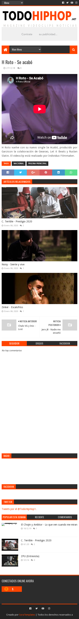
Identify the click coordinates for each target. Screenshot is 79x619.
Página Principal (37, 164)
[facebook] (63, 3)
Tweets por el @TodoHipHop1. (19, 509)
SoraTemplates (27, 614)
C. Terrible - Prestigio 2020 (17, 221)
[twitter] (67, 3)
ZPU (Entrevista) (30, 556)
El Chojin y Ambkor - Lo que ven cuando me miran (49, 524)
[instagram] (76, 3)
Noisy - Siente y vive (13, 264)
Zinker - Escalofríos (12, 307)
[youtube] (72, 3)
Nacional (19, 164)
